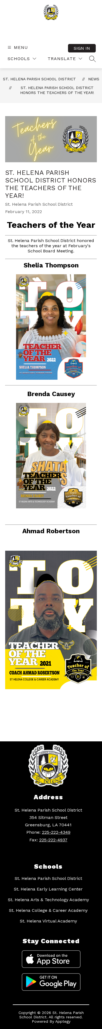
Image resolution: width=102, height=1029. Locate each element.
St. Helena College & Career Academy (48, 910)
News (93, 79)
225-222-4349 (56, 832)
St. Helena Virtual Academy (48, 921)
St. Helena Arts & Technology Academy (48, 899)
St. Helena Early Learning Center (48, 889)
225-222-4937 (53, 839)
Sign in (82, 48)
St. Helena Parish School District (39, 79)
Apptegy (62, 1021)
